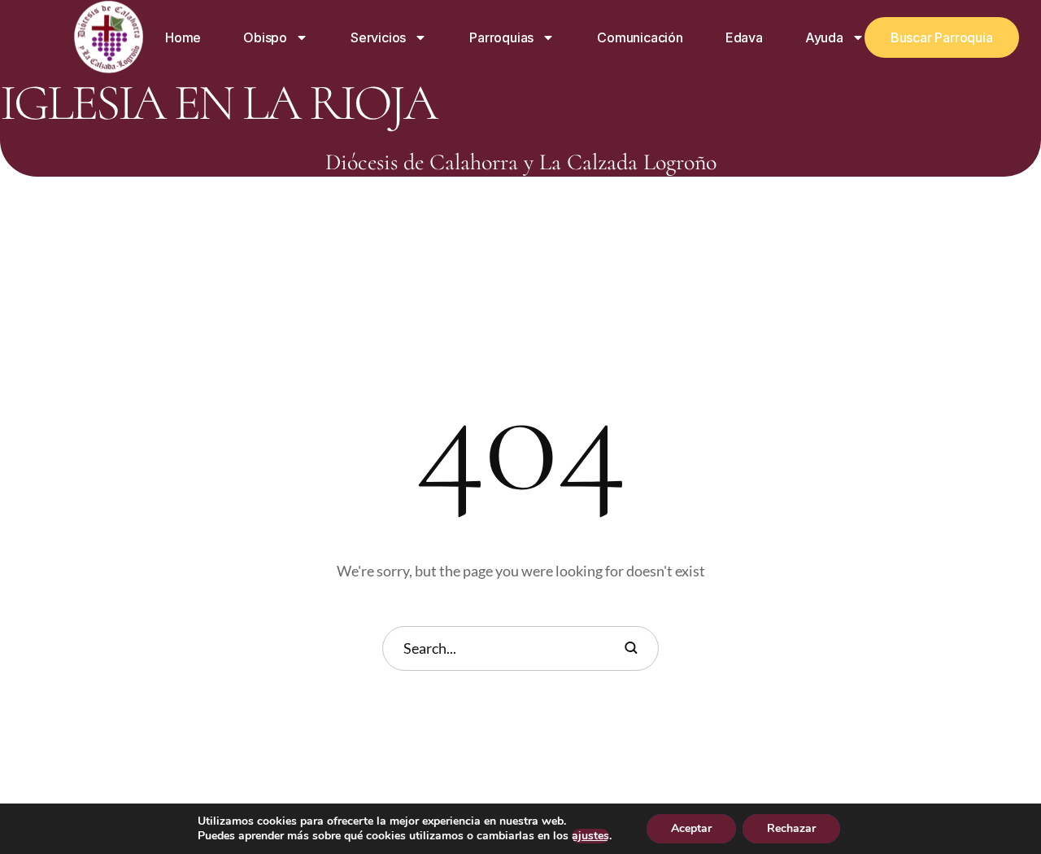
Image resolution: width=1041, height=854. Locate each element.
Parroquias (501, 37)
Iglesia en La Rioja (218, 103)
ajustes (590, 836)
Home (183, 37)
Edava (744, 37)
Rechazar (791, 828)
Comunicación (640, 37)
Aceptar (691, 828)
